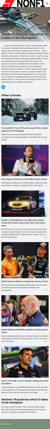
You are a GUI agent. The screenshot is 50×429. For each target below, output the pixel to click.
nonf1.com (5, 424)
